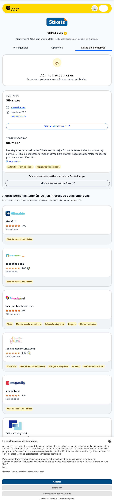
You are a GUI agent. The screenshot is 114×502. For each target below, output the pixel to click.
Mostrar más (17, 116)
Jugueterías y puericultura (48, 167)
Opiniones (57, 47)
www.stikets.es (18, 107)
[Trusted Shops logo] (12, 8)
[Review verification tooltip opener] (65, 33)
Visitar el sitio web (55, 126)
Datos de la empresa (93, 47)
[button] (94, 8)
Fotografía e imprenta (54, 324)
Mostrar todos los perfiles (56, 183)
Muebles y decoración (93, 366)
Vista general (20, 47)
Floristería (11, 366)
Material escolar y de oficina (20, 167)
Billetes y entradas (88, 324)
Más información (74, 200)
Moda (9, 324)
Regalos (72, 324)
